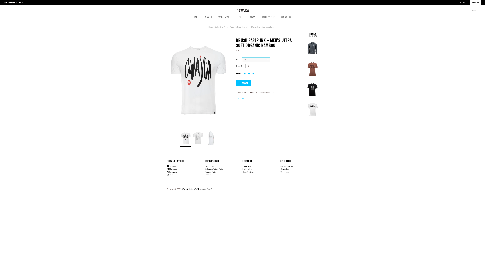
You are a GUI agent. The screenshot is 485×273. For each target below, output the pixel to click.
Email (171, 175)
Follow (252, 17)
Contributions (268, 17)
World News (247, 166)
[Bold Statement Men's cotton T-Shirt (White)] (312, 109)
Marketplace (247, 169)
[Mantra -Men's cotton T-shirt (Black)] (312, 89)
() (475, 3)
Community (284, 172)
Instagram (173, 172)
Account (463, 3)
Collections (219, 27)
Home (196, 17)
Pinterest (173, 169)
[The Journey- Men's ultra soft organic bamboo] (312, 69)
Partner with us (286, 166)
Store (238, 17)
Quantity (239, 66)
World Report (224, 17)
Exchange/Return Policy (214, 169)
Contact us (286, 17)
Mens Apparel (230, 27)
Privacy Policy (210, 166)
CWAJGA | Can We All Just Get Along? (196, 189)
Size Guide (240, 98)
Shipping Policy (210, 172)
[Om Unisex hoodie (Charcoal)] (312, 49)
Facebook (173, 166)
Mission (208, 17)
